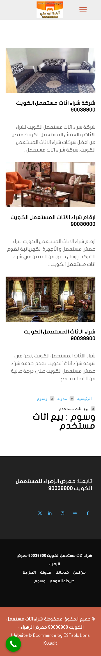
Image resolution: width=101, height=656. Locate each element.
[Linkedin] (50, 513)
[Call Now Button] (13, 644)
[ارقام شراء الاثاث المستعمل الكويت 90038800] (50, 184)
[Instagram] (62, 513)
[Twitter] (40, 513)
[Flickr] (75, 513)
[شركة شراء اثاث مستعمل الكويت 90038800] (50, 70)
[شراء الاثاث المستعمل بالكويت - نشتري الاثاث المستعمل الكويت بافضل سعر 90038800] (34, 9)
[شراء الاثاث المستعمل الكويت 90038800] (50, 299)
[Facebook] (88, 513)
